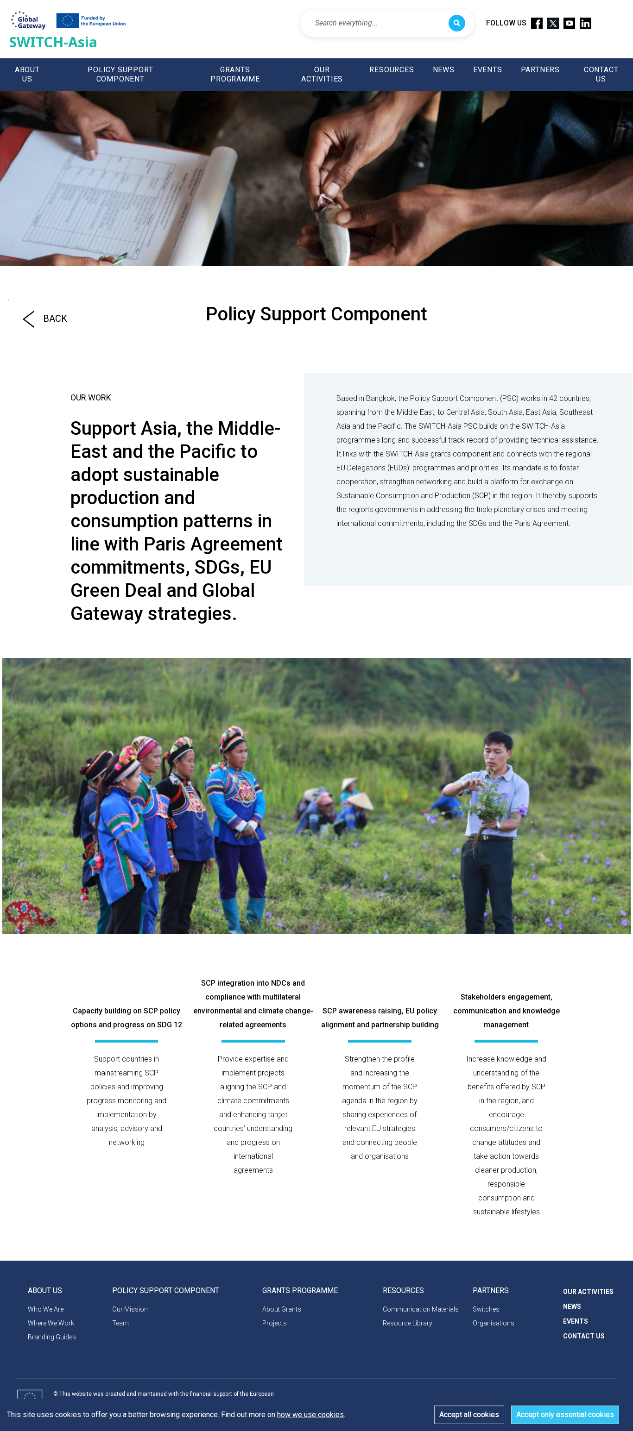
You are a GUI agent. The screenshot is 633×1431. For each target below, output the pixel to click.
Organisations (493, 1323)
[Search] (457, 23)
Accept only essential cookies (565, 1414)
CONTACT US (601, 74)
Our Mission (130, 1309)
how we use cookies (310, 1414)
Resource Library (407, 1323)
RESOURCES (391, 69)
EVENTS (487, 69)
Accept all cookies (469, 1414)
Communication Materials (421, 1309)
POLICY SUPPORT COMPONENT (120, 74)
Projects (274, 1323)
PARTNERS (540, 69)
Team (120, 1323)
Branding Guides (52, 1337)
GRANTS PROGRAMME (235, 74)
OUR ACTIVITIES (322, 74)
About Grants (281, 1309)
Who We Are (45, 1309)
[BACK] (24, 336)
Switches (486, 1309)
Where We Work (51, 1323)
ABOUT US (27, 74)
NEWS (444, 69)
